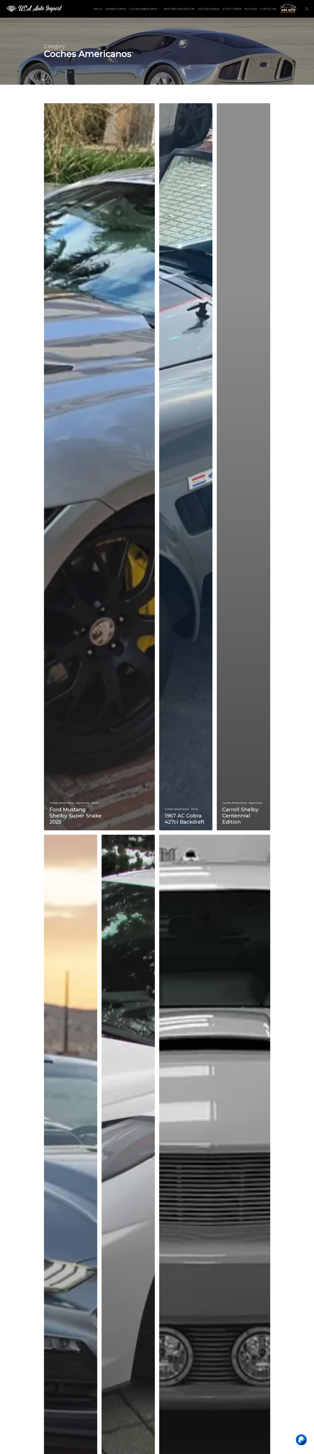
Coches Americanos (61, 803)
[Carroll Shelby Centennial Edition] (243, 466)
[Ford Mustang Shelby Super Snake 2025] (99, 466)
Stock (94, 803)
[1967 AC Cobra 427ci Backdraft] (185, 466)
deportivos (82, 803)
